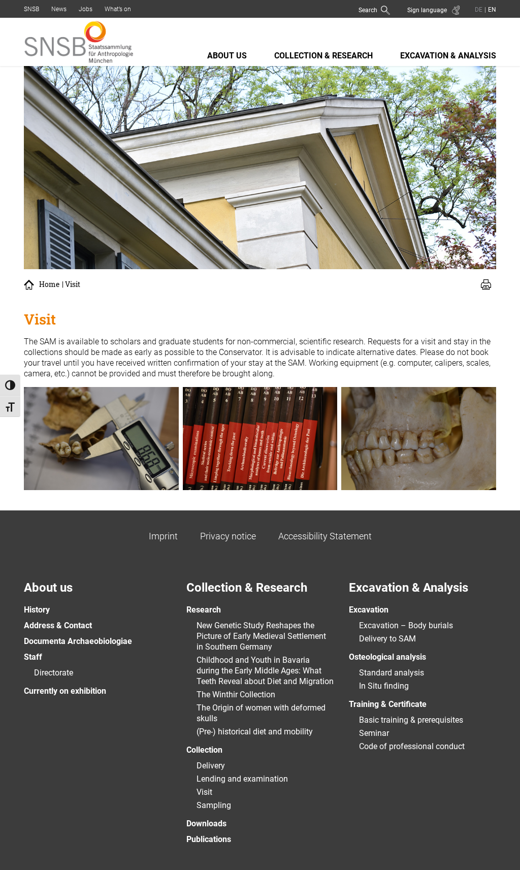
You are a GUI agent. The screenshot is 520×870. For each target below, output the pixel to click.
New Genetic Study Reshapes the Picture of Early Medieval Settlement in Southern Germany (261, 636)
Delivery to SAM (387, 638)
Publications (208, 839)
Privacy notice (228, 536)
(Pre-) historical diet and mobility (255, 731)
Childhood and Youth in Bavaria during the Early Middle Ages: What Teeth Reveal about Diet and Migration (265, 670)
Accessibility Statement (325, 536)
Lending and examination (242, 779)
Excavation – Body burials (406, 625)
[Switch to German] (478, 9)
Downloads (206, 823)
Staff (33, 657)
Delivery (211, 765)
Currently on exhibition (65, 691)
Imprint (163, 536)
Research (203, 610)
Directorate (53, 673)
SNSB (31, 9)
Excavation (368, 610)
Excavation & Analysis (448, 55)
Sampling (214, 805)
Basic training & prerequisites (411, 720)
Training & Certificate (388, 704)
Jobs (85, 9)
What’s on (118, 9)
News (59, 9)
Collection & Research (323, 55)
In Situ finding (384, 686)
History (37, 610)
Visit (204, 792)
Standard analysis (391, 673)
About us (227, 55)
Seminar (374, 733)
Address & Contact (58, 625)
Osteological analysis (387, 657)
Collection (204, 750)
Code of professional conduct (412, 746)
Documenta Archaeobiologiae (78, 641)
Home (49, 284)
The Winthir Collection (236, 694)
